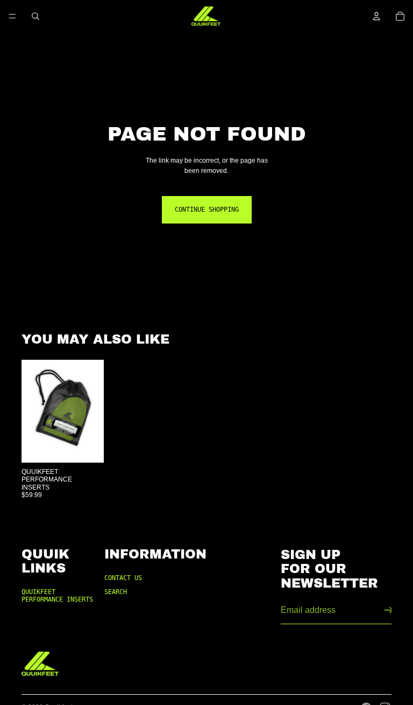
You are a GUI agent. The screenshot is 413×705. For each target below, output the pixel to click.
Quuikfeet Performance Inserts (57, 595)
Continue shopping (207, 209)
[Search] (35, 16)
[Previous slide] (33, 411)
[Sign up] (389, 610)
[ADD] (87, 446)
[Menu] (12, 16)
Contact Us (123, 578)
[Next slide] (92, 411)
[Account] (376, 16)
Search (115, 592)
